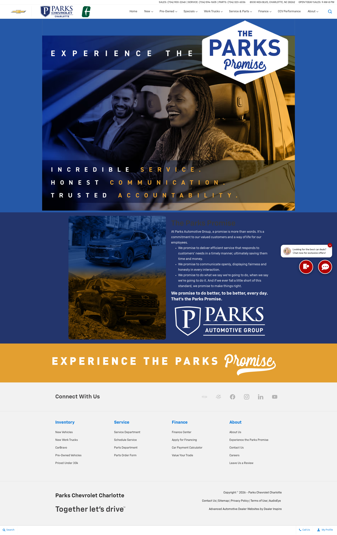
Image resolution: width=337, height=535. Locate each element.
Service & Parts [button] (239, 12)
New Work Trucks (66, 440)
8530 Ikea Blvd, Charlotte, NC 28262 (272, 2)
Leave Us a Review (241, 463)
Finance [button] (263, 12)
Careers (234, 455)
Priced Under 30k (66, 463)
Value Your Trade (182, 455)
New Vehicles (64, 432)
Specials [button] (189, 12)
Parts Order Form (125, 455)
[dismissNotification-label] (330, 245)
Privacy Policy (240, 501)
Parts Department (125, 447)
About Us (235, 432)
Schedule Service (125, 440)
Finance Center (181, 432)
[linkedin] (261, 397)
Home (133, 11)
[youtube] (275, 397)
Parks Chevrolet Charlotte (265, 492)
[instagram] (246, 397)
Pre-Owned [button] (166, 12)
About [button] (311, 12)
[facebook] (232, 397)
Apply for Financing (184, 440)
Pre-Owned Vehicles (68, 455)
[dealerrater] (218, 397)
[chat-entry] (306, 267)
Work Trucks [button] (212, 12)
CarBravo (61, 447)
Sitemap (223, 501)
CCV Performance (289, 11)
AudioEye (275, 501)
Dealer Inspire (273, 509)
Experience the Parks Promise (248, 440)
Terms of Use (258, 501)
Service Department (127, 432)
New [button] (147, 12)
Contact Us (236, 447)
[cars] (204, 397)
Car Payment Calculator (187, 447)
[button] (330, 12)
